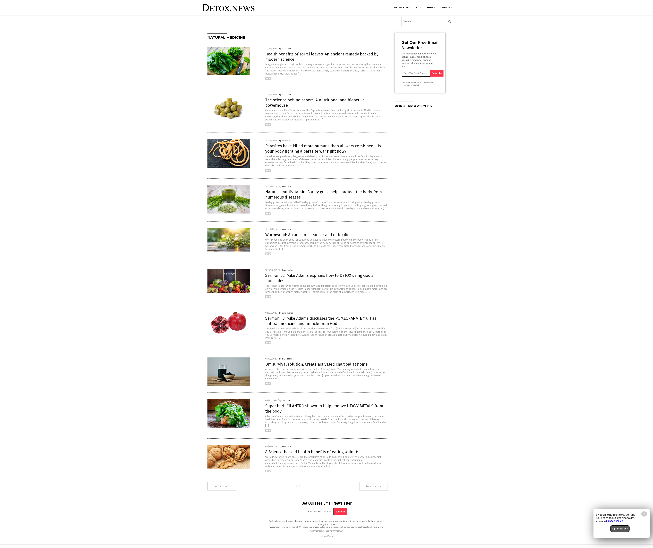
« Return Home (221, 486)
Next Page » (373, 486)
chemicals (446, 7)
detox (418, 7)
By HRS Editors (285, 359)
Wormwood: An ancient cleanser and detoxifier (308, 234)
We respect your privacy (309, 527)
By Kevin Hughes (286, 270)
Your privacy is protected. (412, 82)
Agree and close (620, 528)
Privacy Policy (326, 536)
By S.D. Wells (284, 141)
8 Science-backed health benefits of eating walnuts (312, 451)
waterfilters (401, 7)
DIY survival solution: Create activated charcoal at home (316, 364)
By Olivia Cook (285, 49)
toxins (431, 7)
